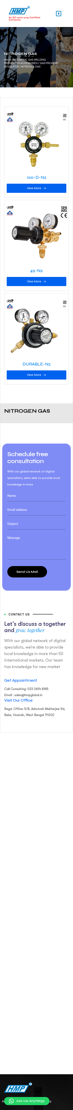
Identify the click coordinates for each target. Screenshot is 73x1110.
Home (7, 59)
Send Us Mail (27, 572)
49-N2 (36, 270)
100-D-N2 (36, 177)
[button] (26, 1101)
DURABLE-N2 (37, 364)
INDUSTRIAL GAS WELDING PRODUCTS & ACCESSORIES (25, 61)
